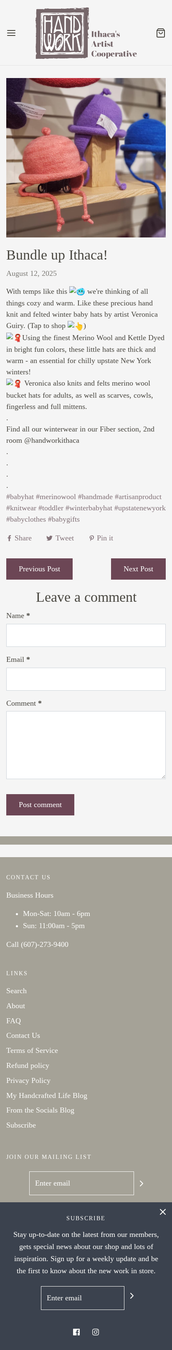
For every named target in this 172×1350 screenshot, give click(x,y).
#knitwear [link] (21, 508)
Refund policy (27, 1065)
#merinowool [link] (56, 496)
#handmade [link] (95, 496)
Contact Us (23, 1035)
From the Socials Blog (40, 1110)
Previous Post (39, 569)
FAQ (13, 1021)
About (15, 1006)
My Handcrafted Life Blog (46, 1095)
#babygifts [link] (64, 519)
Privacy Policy (28, 1080)
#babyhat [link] (20, 496)
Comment (24, 703)
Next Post (138, 569)
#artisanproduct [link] (138, 496)
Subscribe (21, 1125)
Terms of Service (32, 1050)
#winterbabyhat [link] (89, 508)
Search (16, 991)
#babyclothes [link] (26, 519)
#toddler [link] (50, 508)
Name (18, 615)
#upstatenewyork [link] (140, 508)
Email (18, 659)
